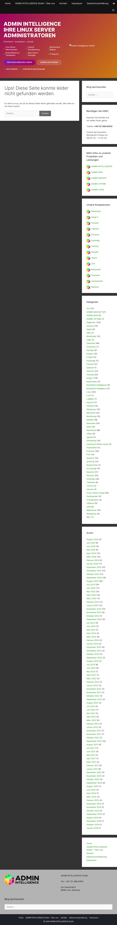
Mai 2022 (90, 713)
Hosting (94, 246)
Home (8, 3)
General (90, 368)
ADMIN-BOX (97, 172)
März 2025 (91, 598)
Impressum (77, 3)
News (89, 427)
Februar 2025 (92, 602)
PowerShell (91, 447)
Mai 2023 (90, 671)
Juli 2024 (90, 623)
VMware (95, 229)
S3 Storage (91, 468)
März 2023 (91, 678)
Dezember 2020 (93, 772)
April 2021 (91, 758)
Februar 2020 (92, 800)
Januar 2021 (92, 769)
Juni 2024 (91, 626)
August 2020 (92, 786)
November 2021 (93, 734)
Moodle (94, 252)
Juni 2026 (91, 546)
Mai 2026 (90, 550)
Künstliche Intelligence (96, 385)
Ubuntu (89, 489)
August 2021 (92, 744)
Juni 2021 (90, 751)
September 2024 (94, 619)
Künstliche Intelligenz (96, 388)
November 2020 (93, 776)
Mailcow (95, 287)
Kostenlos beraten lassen (19, 62)
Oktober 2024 (92, 616)
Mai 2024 (90, 630)
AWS (88, 333)
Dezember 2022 (93, 689)
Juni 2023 (91, 668)
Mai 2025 (90, 591)
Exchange (90, 361)
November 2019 (93, 807)
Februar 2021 (92, 765)
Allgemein (91, 322)
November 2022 (93, 692)
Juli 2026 (90, 543)
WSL (88, 517)
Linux (88, 392)
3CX (93, 264)
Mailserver (91, 409)
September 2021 (94, 741)
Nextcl (94, 211)
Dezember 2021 (93, 731)
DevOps (90, 350)
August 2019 (92, 818)
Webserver (91, 510)
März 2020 (91, 797)
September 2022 (94, 699)
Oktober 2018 (92, 825)
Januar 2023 (92, 685)
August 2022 (92, 703)
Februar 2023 (92, 682)
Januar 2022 (92, 727)
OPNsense (91, 441)
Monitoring (91, 416)
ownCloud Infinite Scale (97, 444)
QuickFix (90, 458)
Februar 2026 (92, 560)
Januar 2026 (92, 564)
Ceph (88, 340)
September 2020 (94, 783)
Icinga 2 (94, 217)
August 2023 (92, 661)
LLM (88, 395)
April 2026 (91, 553)
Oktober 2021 (92, 737)
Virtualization (92, 500)
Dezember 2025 (93, 567)
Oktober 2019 (92, 811)
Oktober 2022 (92, 696)
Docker (89, 354)
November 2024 (93, 612)
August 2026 (92, 539)
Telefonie (90, 482)
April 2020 (91, 793)
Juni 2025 (91, 588)
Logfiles (90, 399)
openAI (89, 437)
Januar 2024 (92, 644)
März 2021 (91, 762)
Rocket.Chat (92, 465)
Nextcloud (91, 430)
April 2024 (91, 633)
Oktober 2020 (92, 779)
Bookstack (96, 269)
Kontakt (63, 3)
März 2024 (91, 637)
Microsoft (90, 413)
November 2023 (93, 651)
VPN (88, 507)
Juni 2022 (91, 710)
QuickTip (90, 461)
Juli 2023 (90, 665)
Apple (89, 329)
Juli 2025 (90, 584)
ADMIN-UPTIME (98, 184)
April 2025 (91, 595)
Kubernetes (91, 381)
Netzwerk (90, 423)
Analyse (90, 326)
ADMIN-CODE (97, 190)
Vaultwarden (97, 281)
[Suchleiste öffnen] (113, 10)
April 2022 (91, 717)
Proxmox (95, 234)
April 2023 (91, 675)
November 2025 (93, 571)
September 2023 (94, 658)
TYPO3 (89, 486)
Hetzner (90, 371)
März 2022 (91, 720)
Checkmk (95, 275)
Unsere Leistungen (49, 62)
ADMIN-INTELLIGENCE (101, 166)
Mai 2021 (90, 755)
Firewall (94, 223)
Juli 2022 (90, 706)
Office (89, 434)
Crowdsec (91, 347)
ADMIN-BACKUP (98, 178)
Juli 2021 (90, 748)
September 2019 (94, 814)
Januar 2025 (92, 605)
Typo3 (94, 258)
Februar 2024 (92, 640)
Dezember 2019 (93, 804)
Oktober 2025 (92, 574)
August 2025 (92, 581)
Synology (95, 240)
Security (90, 472)
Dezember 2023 (93, 647)
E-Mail (89, 357)
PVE (88, 454)
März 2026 (91, 557)
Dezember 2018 (93, 821)
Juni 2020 (91, 790)
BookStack (91, 336)
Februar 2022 (92, 724)
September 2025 (94, 577)
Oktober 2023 (92, 654)
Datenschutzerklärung (97, 3)
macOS (89, 402)
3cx (88, 308)
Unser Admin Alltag (95, 493)
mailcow (90, 406)
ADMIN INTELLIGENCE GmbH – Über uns (35, 3)
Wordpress (91, 514)
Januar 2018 (92, 828)
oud (99, 211)
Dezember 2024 (93, 609)
